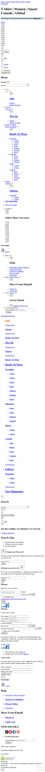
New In (7, 107)
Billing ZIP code (7, 672)
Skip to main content (8, 2)
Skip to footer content (23, 2)
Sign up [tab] (22, 652)
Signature (13, 154)
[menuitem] (12, 103)
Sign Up (4, 633)
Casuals (12, 170)
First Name (5, 616)
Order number (6, 667)
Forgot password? (7, 599)
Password (25, 595)
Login (3, 601)
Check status (6, 674)
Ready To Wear (10, 125)
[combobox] (16, 85)
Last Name (5, 619)
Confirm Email (6, 623)
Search (3, 85)
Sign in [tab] (26, 654)
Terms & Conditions (17, 271)
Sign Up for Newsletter (11, 631)
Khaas (12, 164)
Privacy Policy (15, 273)
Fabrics (7, 181)
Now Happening (11, 201)
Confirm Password (7, 629)
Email (3, 562)
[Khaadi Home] (4, 4)
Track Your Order (16, 269)
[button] (22, 48)
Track (3, 22)
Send (3, 564)
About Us (13, 289)
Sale (6, 89)
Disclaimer (13, 275)
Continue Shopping (7, 533)
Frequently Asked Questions (19, 267)
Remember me (8, 597)
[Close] (8, 82)
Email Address (10, 310)
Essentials (13, 139)
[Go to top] (3, 677)
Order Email (5, 669)
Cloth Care (13, 291)
